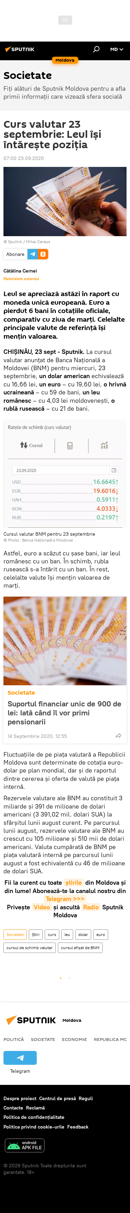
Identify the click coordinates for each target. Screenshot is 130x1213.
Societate (21, 692)
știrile (74, 882)
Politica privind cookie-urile (33, 1127)
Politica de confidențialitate (33, 1117)
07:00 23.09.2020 (23, 158)
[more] (118, 735)
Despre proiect (19, 1098)
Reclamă (35, 1108)
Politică (13, 1039)
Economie (74, 1039)
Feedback (77, 1127)
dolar (83, 934)
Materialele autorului (21, 278)
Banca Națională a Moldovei (47, 540)
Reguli (86, 1098)
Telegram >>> (65, 899)
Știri (36, 934)
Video (42, 907)
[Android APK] (24, 1146)
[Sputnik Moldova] (20, 52)
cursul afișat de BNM (80, 947)
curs (52, 934)
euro (100, 934)
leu (67, 934)
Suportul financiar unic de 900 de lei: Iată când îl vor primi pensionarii (64, 712)
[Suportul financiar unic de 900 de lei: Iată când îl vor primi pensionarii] (65, 641)
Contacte (13, 1108)
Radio (91, 907)
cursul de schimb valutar (30, 947)
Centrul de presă (57, 1098)
